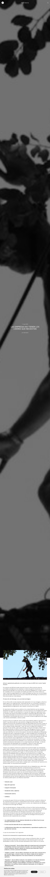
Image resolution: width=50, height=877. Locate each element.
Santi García (25, 3)
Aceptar (34, 871)
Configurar (42, 871)
